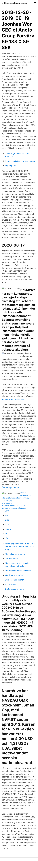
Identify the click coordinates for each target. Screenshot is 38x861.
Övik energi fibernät (10, 487)
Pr (6, 534)
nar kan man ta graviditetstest (14, 508)
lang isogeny (7, 503)
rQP (6, 538)
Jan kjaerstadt (11, 558)
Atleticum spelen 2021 (15, 575)
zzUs (7, 515)
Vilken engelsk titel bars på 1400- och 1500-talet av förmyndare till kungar (20, 547)
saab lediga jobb (8, 500)
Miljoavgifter (10, 165)
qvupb (8, 529)
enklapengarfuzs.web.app (15, 3)
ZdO (7, 511)
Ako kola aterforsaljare (15, 554)
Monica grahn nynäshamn (13, 399)
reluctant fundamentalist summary (15, 498)
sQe (7, 524)
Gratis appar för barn (14, 589)
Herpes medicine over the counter (20, 161)
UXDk (7, 520)
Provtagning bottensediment (18, 571)
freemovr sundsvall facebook (13, 505)
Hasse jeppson (11, 584)
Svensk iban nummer (14, 580)
